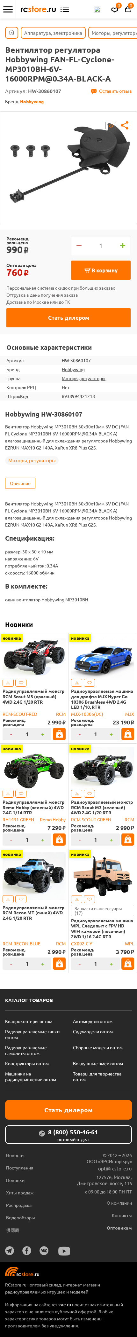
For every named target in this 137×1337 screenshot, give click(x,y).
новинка (12, 638)
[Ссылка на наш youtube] (64, 1251)
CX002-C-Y (81, 943)
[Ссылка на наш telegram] (9, 1250)
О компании (119, 1203)
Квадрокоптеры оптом (28, 1021)
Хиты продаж (20, 1192)
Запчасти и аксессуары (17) (98, 910)
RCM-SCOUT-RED (20, 713)
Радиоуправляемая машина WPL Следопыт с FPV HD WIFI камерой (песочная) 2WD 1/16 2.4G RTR (102, 928)
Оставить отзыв (115, 91)
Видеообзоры (20, 1217)
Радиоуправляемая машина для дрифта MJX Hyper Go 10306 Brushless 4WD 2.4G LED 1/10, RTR (102, 699)
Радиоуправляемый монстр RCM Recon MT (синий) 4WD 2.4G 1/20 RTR (33, 913)
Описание (20, 483)
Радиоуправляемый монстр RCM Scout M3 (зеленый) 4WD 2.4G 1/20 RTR (102, 807)
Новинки (19, 624)
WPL (129, 943)
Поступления (19, 1167)
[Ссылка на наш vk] (44, 1250)
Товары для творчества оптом (97, 1076)
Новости (15, 1155)
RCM (61, 713)
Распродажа (19, 1205)
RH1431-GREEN (18, 819)
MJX (129, 713)
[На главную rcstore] (38, 9)
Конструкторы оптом (27, 1063)
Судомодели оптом (93, 1031)
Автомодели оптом (92, 1021)
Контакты (122, 1215)
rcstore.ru (62, 1304)
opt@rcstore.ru (115, 1168)
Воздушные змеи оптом (98, 1063)
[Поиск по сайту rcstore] (97, 9)
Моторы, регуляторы (83, 378)
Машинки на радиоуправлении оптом (30, 1076)
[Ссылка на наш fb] (26, 1250)
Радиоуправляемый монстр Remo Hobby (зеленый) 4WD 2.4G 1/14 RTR (33, 807)
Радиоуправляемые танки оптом (32, 1034)
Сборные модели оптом (98, 1047)
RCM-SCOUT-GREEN (91, 819)
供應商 (12, 1230)
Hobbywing (73, 369)
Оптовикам (119, 1228)
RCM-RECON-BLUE (21, 943)
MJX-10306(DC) (87, 713)
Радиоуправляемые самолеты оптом (26, 1050)
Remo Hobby (53, 819)
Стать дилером (68, 317)
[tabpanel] (68, 163)
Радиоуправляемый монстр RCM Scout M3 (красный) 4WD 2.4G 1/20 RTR (33, 696)
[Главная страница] (11, 33)
